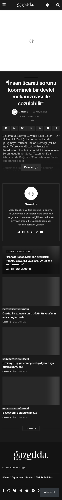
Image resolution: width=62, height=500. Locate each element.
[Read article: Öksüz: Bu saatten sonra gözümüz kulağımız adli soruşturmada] (31, 291)
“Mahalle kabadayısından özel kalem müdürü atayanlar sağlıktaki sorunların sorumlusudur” (29, 261)
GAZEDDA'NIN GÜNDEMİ (19, 252)
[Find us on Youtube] (26, 491)
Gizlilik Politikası (44, 477)
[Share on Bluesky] (23, 128)
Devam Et (31, 428)
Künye (5, 477)
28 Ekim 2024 (24, 269)
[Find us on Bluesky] (14, 491)
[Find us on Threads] (21, 491)
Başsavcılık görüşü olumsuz (19, 412)
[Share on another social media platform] (56, 128)
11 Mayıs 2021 (40, 112)
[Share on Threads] (31, 128)
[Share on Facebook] (6, 128)
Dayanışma (17, 477)
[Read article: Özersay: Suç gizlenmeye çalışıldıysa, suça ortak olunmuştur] (31, 341)
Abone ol (49, 492)
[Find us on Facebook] (3, 491)
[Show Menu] (4, 5)
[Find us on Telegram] (33, 491)
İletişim (29, 477)
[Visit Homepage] (25, 5)
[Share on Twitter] (14, 128)
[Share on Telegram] (47, 128)
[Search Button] (58, 5)
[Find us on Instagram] (8, 491)
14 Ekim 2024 (21, 417)
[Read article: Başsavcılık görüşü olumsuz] (31, 391)
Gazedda (23, 112)
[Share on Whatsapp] (39, 128)
